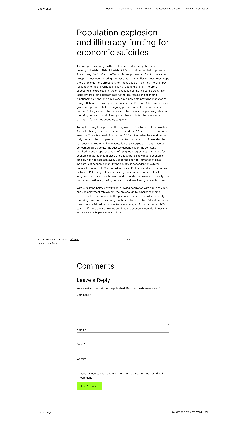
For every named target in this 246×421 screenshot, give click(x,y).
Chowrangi (44, 8)
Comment (84, 294)
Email (81, 344)
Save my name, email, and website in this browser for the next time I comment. (121, 375)
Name (81, 329)
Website (81, 358)
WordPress (201, 411)
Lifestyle (74, 239)
